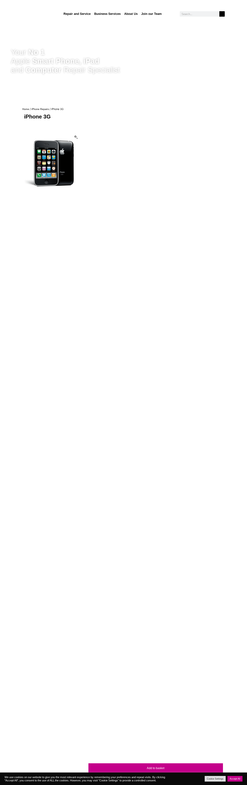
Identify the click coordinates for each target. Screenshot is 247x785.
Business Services (107, 14)
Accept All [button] (235, 778)
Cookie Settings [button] (215, 778)
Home (25, 109)
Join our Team (151, 14)
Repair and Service (77, 14)
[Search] (222, 14)
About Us (131, 14)
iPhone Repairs (40, 109)
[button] (76, 137)
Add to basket (155, 768)
